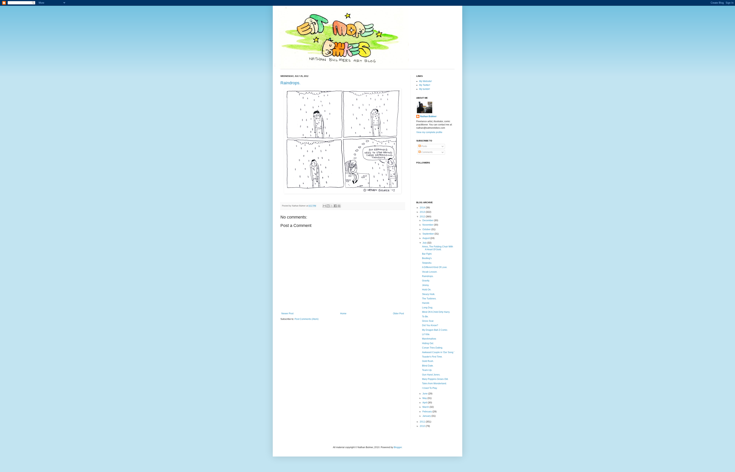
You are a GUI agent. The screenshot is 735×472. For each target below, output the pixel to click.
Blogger (398, 447)
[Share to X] (332, 206)
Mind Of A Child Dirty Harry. (436, 312)
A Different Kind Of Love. (434, 267)
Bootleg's (427, 258)
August (426, 238)
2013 (423, 212)
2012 (423, 216)
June (425, 393)
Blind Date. (428, 365)
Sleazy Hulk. (428, 294)
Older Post (398, 313)
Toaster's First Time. (432, 356)
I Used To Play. (429, 388)
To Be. (425, 316)
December (428, 220)
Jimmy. (425, 285)
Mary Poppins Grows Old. (435, 379)
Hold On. (426, 289)
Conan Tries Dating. (432, 347)
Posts (424, 146)
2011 (423, 421)
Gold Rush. (428, 361)
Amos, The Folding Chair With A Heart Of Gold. (437, 248)
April (425, 402)
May (424, 398)
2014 (423, 207)
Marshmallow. (429, 338)
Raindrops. (290, 82)
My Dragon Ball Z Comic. (435, 330)
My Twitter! (424, 85)
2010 (423, 426)
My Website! (425, 81)
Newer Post (287, 313)
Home (343, 313)
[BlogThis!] (328, 206)
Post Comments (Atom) (306, 319)
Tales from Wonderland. (434, 383)
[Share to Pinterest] (339, 206)
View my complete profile (429, 132)
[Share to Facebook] (335, 206)
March (426, 407)
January (426, 416)
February (427, 411)
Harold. (426, 303)
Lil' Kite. (426, 334)
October (426, 229)
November (428, 224)
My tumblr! (424, 89)
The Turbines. (429, 298)
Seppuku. (427, 263)
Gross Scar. (428, 321)
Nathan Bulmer (428, 116)
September (428, 233)
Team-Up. (427, 370)
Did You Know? (430, 325)
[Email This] (324, 206)
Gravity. (426, 280)
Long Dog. (427, 307)
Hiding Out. (428, 343)
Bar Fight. (427, 254)
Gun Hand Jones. (431, 374)
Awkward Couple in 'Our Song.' (438, 352)
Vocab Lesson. (429, 272)
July (424, 242)
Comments (427, 152)
